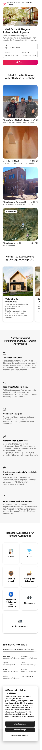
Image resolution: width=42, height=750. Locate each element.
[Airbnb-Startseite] (4, 3)
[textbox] (11, 55)
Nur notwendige (20, 730)
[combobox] (20, 47)
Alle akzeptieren (20, 724)
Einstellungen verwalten (20, 736)
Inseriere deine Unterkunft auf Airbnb (19, 3)
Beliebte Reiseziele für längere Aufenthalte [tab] (18, 649)
